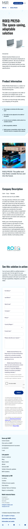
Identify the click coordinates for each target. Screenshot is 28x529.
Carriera (4, 480)
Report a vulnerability (7, 490)
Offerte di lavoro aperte (8, 483)
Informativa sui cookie (8, 521)
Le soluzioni (5, 448)
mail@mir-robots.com (7, 504)
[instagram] (14, 525)
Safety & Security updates (9, 469)
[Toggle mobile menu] (24, 3)
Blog (3, 459)
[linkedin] (3, 525)
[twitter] (20, 525)
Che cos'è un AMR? (7, 443)
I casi (3, 450)
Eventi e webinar (6, 457)
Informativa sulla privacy (9, 518)
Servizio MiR (5, 466)
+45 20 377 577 (5, 506)
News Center (5, 462)
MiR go (4, 7)
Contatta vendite (18, 3)
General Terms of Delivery (9, 488)
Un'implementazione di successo (11, 445)
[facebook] (8, 525)
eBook (3, 464)
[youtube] (25, 525)
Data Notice (5, 485)
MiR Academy (5, 471)
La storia (4, 478)
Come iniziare (5, 440)
